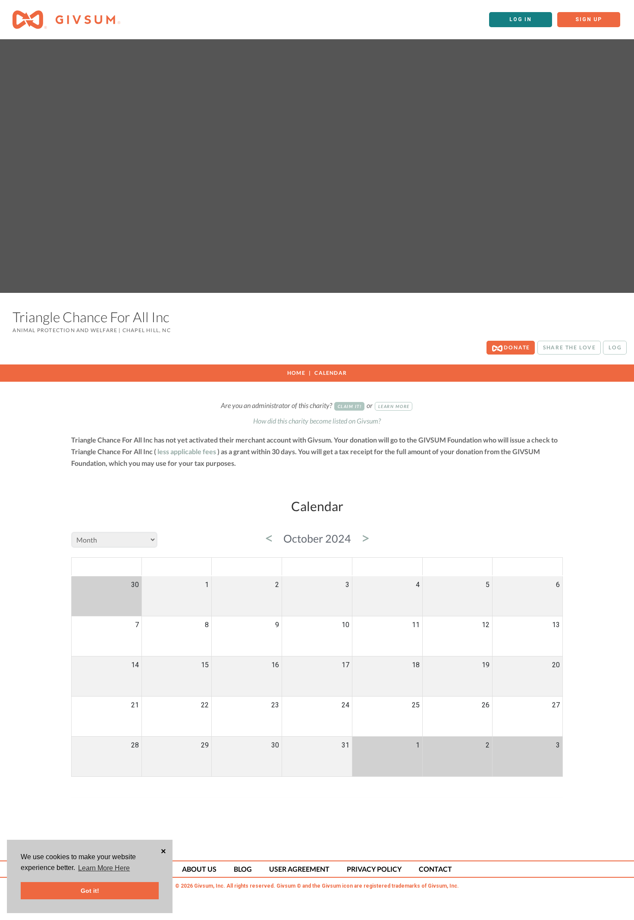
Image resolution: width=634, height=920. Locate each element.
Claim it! (350, 406)
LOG (615, 347)
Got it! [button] (90, 890)
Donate (516, 347)
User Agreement (299, 869)
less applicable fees (186, 451)
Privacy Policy (374, 869)
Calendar (330, 373)
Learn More (394, 406)
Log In (520, 19)
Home (296, 373)
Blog (243, 869)
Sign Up (588, 19)
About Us (199, 869)
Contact (435, 869)
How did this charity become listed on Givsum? (317, 421)
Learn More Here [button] (104, 868)
